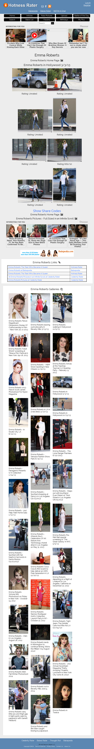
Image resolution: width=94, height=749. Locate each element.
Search (12, 20)
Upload (64, 16)
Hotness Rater (76, 267)
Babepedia (33, 11)
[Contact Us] (42, 7)
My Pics (81, 20)
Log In (88, 3)
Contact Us (59, 746)
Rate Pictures (46, 16)
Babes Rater (45, 11)
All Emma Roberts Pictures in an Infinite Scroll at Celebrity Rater (34, 277)
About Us (67, 746)
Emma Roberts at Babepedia (20, 270)
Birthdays (64, 20)
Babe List (29, 20)
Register (87, 5)
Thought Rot (55, 740)
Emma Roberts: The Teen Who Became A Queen (28, 267)
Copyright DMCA (29, 746)
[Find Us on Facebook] (46, 7)
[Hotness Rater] (21, 7)
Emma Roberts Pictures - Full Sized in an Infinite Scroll (45, 218)
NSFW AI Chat (60, 11)
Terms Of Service (40, 746)
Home (12, 16)
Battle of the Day (81, 16)
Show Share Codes (47, 211)
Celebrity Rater (77, 277)
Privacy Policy (51, 746)
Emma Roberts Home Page (45, 60)
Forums (47, 20)
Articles (29, 16)
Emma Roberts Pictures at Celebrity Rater (25, 280)
